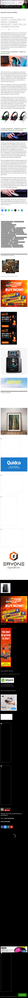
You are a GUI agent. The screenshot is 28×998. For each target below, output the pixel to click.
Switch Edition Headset (7, 242)
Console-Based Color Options (9, 224)
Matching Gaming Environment (8, 235)
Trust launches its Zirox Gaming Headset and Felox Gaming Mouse (13, 23)
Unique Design (5, 243)
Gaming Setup (5, 232)
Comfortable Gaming (6, 223)
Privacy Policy (3, 996)
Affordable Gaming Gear (7, 221)
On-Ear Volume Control (20, 237)
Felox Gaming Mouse (17, 229)
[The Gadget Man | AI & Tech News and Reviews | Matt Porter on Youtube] (11, 827)
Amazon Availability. (19, 221)
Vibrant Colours (14, 243)
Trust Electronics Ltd (19, 242)
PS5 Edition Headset (18, 238)
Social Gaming (15, 240)
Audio (2, 17)
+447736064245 (9, 818)
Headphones (10, 17)
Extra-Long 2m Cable (6, 229)
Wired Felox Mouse (6, 245)
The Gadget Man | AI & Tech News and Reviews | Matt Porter (11, 7)
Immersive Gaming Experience (8, 234)
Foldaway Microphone (7, 231)
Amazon (11, 130)
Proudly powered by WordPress (11, 996)
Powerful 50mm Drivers (7, 238)
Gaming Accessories (18, 231)
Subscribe (22, 995)
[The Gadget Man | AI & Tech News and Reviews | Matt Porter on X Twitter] (5, 827)
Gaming (5, 17)
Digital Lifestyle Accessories (8, 227)
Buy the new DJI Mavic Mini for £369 (8, 690)
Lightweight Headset (21, 234)
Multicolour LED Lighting (7, 237)
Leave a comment (14, 29)
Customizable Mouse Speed (8, 226)
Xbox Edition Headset (6, 246)
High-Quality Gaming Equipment (17, 232)
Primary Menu (26, 7)
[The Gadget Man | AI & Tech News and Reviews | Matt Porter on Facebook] (2, 827)
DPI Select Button (21, 227)
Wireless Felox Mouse (17, 245)
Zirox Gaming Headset (18, 246)
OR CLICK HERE (5, 821)
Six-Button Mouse (6, 240)
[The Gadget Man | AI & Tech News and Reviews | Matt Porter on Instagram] (8, 827)
